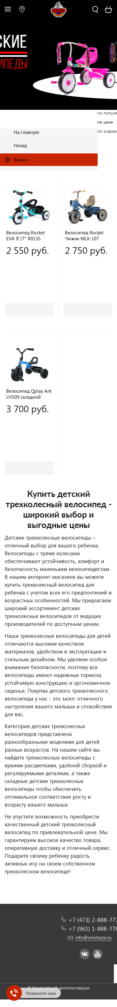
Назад (20, 145)
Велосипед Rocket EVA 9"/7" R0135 (25, 236)
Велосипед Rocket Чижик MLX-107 (84, 236)
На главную (26, 132)
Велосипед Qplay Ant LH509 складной (28, 394)
